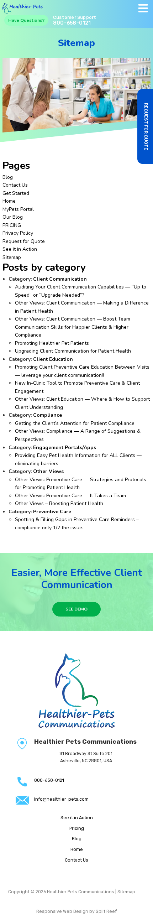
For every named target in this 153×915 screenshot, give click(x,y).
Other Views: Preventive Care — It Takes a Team (70, 495)
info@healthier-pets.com (61, 799)
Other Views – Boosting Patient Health (59, 503)
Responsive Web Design (62, 911)
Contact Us (15, 185)
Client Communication (60, 279)
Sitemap (11, 257)
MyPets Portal (18, 209)
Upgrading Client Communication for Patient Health (73, 351)
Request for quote (146, 126)
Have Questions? (26, 20)
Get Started (15, 193)
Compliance (47, 415)
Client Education (53, 359)
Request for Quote (23, 241)
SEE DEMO (76, 609)
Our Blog (12, 217)
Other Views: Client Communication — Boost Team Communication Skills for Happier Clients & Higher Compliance (72, 327)
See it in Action (19, 249)
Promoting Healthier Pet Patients (52, 343)
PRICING (11, 225)
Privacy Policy (17, 233)
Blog (7, 177)
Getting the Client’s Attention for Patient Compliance (74, 423)
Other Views (48, 471)
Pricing (76, 828)
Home (9, 201)
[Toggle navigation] (143, 8)
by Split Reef (103, 911)
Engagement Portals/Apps (64, 447)
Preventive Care (52, 511)
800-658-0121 (72, 23)
